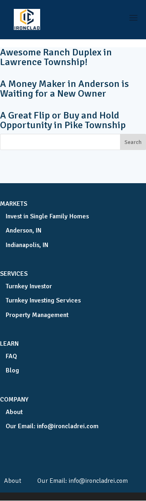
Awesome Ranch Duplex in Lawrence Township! (56, 57)
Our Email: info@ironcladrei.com (52, 426)
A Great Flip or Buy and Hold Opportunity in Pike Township (63, 120)
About (14, 412)
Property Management (37, 315)
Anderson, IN (23, 230)
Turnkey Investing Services (43, 300)
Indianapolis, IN (27, 245)
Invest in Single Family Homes (47, 216)
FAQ (11, 356)
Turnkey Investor (29, 286)
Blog (12, 370)
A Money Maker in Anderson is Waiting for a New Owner (64, 88)
